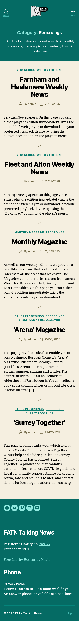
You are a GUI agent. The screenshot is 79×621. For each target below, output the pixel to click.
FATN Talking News (28, 613)
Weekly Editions (50, 70)
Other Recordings (29, 316)
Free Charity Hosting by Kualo (27, 560)
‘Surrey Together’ (39, 422)
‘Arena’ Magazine (39, 330)
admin (32, 104)
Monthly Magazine (29, 232)
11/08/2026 (52, 251)
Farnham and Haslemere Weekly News (39, 86)
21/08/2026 (52, 104)
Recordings (25, 70)
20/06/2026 (52, 339)
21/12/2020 (52, 432)
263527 (44, 544)
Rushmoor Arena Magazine (39, 320)
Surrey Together (39, 413)
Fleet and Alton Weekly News (39, 168)
